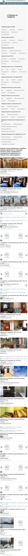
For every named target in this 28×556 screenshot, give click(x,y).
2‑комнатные (12, 29)
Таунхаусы (20, 69)
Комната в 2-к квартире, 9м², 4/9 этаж (10, 360)
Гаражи (2, 106)
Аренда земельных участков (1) (10, 95)
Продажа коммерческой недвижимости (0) (13, 120)
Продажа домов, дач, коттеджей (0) (11, 66)
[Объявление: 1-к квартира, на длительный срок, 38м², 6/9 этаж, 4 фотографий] (7, 241)
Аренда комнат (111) (7, 56)
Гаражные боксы (4, 108)
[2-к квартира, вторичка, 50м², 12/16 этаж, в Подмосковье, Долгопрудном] (7, 168)
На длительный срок (5, 42)
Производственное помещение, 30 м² (10, 550)
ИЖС (2, 90)
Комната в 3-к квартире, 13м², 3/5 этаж (10, 332)
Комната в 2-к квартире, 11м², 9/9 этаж (10, 350)
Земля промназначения (19, 90)
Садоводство (9, 90)
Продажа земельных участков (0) (11, 87)
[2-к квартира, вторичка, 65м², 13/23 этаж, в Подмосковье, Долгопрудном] (14, 218)
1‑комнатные (4, 29)
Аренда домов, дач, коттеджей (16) (11, 77)
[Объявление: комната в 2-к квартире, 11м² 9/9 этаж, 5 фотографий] (13, 348)
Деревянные (14, 71)
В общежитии (4, 50)
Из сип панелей (22, 71)
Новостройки (14, 32)
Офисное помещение (5, 124)
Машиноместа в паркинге (12, 106)
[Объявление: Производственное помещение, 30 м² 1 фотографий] (13, 548)
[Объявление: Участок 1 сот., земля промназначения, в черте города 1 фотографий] (13, 528)
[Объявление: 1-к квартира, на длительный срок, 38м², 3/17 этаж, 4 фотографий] (7, 260)
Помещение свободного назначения (9, 126)
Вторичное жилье (5, 32)
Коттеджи (13, 69)
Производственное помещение (8, 131)
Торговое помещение (17, 124)
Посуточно (14, 42)
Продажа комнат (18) (7, 48)
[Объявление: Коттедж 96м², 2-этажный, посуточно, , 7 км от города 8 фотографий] (14, 504)
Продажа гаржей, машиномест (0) (11, 103)
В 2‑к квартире (4, 53)
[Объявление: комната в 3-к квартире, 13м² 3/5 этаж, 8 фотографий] (13, 330)
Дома (2, 69)
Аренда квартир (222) (7, 37)
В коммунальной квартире (15, 50)
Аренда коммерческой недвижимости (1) (13, 134)
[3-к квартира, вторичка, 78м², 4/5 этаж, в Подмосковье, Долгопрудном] (7, 187)
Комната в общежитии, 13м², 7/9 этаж (10, 314)
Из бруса (3, 74)
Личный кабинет (20, 3)
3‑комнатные (20, 29)
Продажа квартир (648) (8, 26)
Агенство (3, 92)
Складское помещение (6, 141)
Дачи (7, 69)
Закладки (12, 3)
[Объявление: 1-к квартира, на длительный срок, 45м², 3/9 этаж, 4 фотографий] (7, 279)
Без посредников (5, 34)
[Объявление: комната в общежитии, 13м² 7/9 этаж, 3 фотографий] (13, 313)
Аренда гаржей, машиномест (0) (10, 111)
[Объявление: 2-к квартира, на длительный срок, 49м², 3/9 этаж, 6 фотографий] (14, 290)
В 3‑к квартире (13, 53)
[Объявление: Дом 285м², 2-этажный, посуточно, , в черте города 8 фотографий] (7, 493)
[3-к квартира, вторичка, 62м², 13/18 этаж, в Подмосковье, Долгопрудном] (7, 206)
